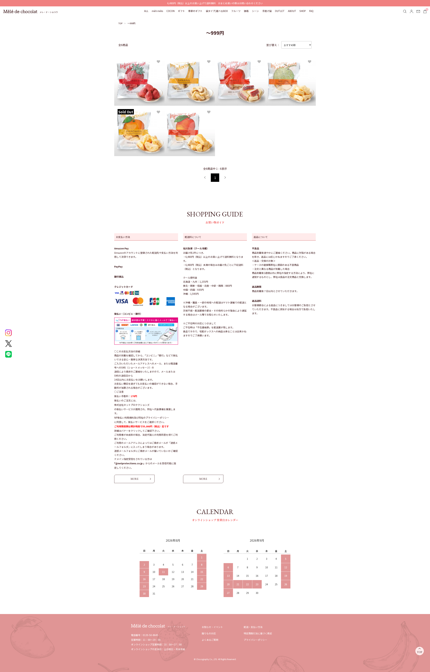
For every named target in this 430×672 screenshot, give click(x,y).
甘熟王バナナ (176, 73)
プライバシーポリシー (255, 640)
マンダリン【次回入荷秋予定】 (136, 124)
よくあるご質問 (210, 640)
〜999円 (131, 23)
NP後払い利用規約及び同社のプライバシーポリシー (141, 417)
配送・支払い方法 (253, 627)
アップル (223, 73)
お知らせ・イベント (212, 627)
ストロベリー (126, 73)
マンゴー (173, 124)
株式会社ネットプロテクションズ (131, 404)
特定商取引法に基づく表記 (258, 633)
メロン (273, 73)
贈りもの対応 (209, 633)
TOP (120, 23)
